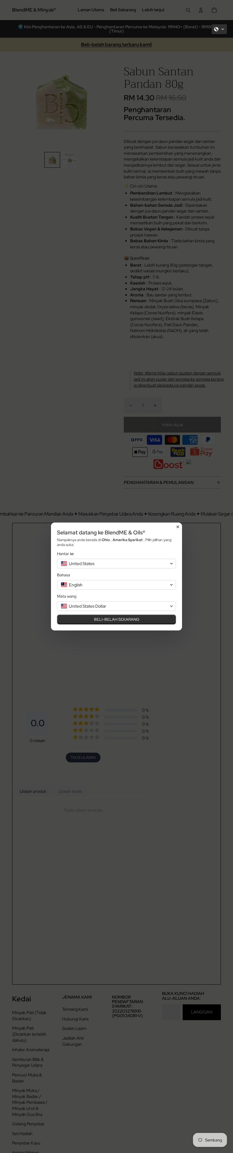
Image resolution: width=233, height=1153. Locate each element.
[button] (219, 29)
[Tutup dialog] (178, 527)
